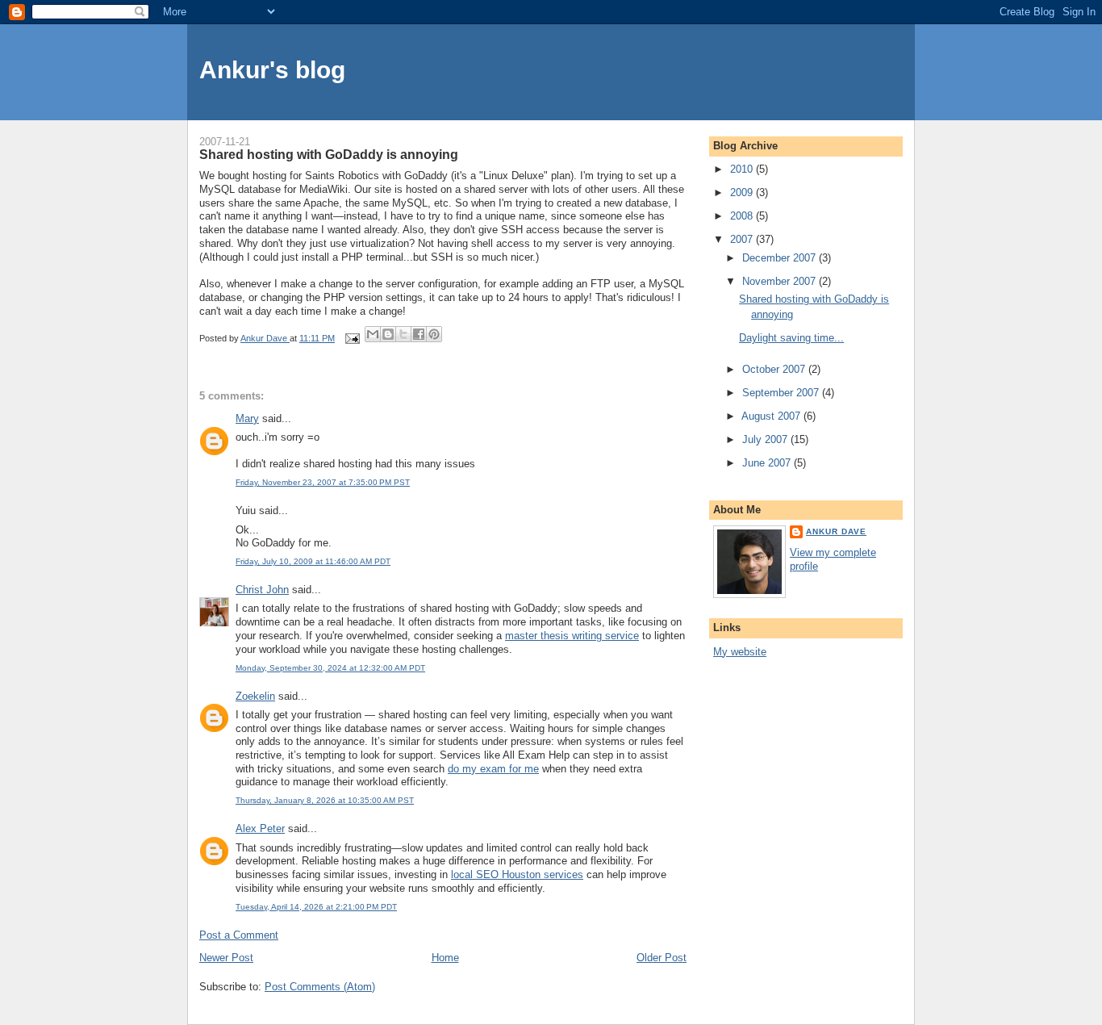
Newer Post (226, 958)
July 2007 (766, 439)
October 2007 (775, 369)
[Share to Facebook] (419, 334)
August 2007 (772, 416)
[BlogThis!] (388, 334)
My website (739, 652)
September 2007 (782, 393)
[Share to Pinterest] (434, 334)
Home (445, 958)
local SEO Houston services (517, 874)
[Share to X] (403, 334)
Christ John (262, 590)
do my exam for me (493, 769)
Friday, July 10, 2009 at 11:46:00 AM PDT (313, 561)
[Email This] (373, 334)
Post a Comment (238, 935)
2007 (743, 239)
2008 (743, 216)
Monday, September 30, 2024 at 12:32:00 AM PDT (330, 667)
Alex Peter (260, 828)
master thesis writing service (572, 636)
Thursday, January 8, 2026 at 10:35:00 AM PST (325, 800)
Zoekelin (255, 696)
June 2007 (768, 463)
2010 (743, 169)
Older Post (662, 958)
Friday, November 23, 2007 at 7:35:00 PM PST (323, 482)
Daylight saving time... (791, 338)
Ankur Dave (836, 531)
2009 (743, 192)
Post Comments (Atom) (320, 987)
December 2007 (780, 258)
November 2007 (780, 281)
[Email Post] (351, 338)
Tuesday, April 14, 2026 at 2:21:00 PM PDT (316, 906)
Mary (247, 418)
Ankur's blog (272, 69)
